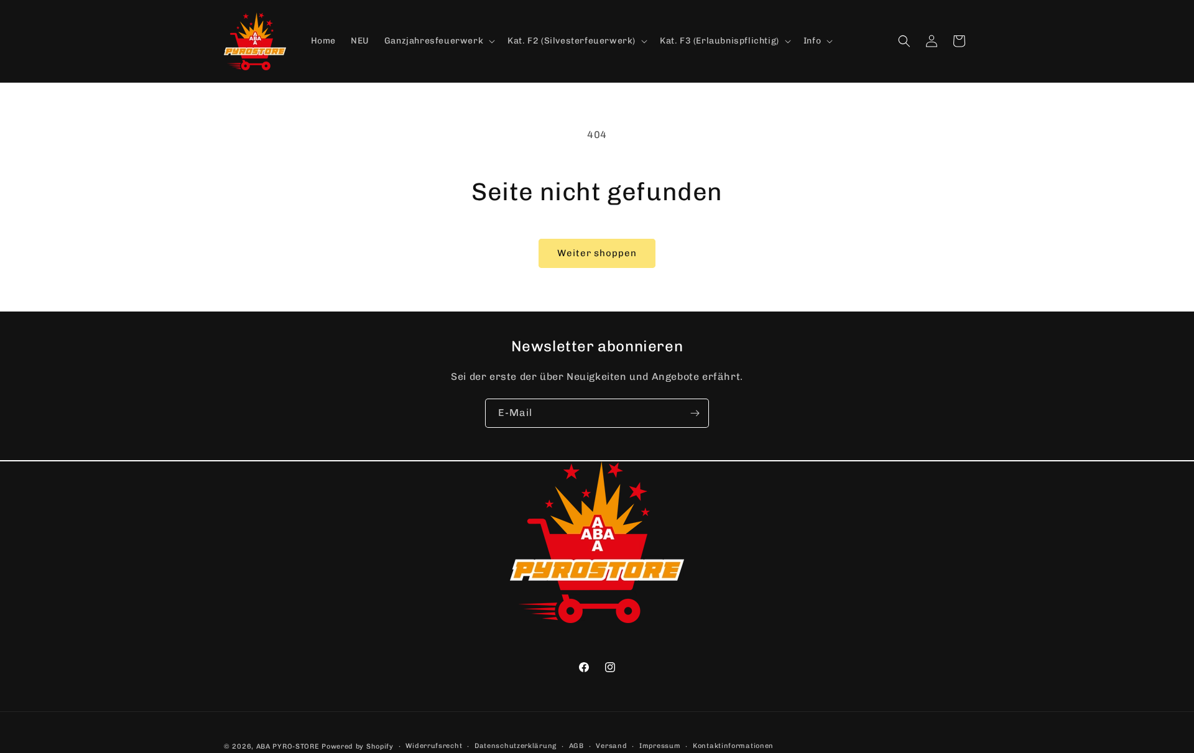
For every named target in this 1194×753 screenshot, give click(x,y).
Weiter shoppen (597, 253)
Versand (611, 746)
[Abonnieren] (694, 413)
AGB (576, 746)
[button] (438, 41)
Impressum (659, 746)
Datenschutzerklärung (515, 746)
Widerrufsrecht (433, 746)
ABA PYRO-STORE (288, 746)
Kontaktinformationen (733, 746)
